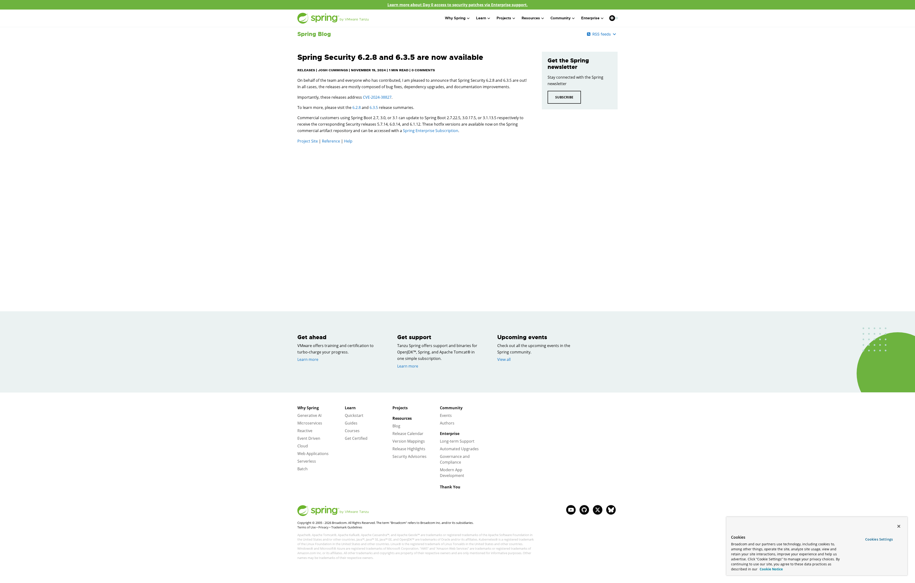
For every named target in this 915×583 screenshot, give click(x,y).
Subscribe (564, 97)
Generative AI (309, 415)
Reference (331, 141)
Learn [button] (481, 18)
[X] (597, 510)
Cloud (302, 446)
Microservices (309, 423)
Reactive (304, 430)
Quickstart (354, 415)
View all (504, 359)
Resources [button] (531, 18)
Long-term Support (457, 441)
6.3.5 (374, 107)
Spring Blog (314, 34)
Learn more (307, 359)
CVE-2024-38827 (377, 97)
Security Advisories (409, 456)
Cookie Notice (771, 569)
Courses (352, 430)
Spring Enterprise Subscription (430, 130)
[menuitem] (612, 18)
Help (348, 141)
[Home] (333, 18)
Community (451, 407)
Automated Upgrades (459, 448)
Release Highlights (408, 448)
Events (446, 415)
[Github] (584, 510)
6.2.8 (356, 107)
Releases (306, 70)
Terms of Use (306, 527)
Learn (350, 407)
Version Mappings (408, 441)
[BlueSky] (611, 510)
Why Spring (308, 407)
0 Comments (423, 70)
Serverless (306, 461)
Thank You (450, 487)
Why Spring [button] (455, 18)
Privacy (323, 527)
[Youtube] (571, 510)
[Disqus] (412, 215)
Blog (396, 426)
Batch (302, 468)
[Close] (899, 526)
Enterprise (449, 433)
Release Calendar (407, 433)
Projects (400, 407)
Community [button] (560, 18)
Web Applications (313, 453)
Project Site (307, 141)
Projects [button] (504, 18)
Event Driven (308, 438)
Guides (351, 423)
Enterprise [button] (590, 18)
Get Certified (356, 438)
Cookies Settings (879, 539)
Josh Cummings (333, 70)
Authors (447, 423)
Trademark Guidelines (346, 527)
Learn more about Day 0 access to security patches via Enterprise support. (457, 4)
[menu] (614, 18)
